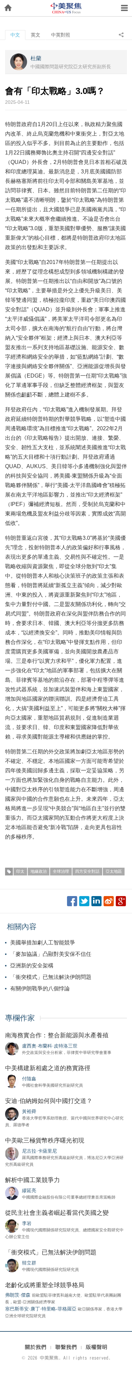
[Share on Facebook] (72, 901)
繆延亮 (29, 1190)
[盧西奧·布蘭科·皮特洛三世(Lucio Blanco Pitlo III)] (12, 1048)
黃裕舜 (29, 1111)
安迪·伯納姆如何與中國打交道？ (48, 1101)
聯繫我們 (66, 1347)
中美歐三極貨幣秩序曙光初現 (44, 1140)
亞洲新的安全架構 (31, 965)
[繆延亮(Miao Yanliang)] (12, 1193)
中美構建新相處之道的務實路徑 (47, 1068)
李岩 (26, 1223)
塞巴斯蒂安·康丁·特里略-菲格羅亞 (40, 1308)
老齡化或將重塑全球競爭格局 (44, 1285)
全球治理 (61, 871)
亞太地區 (114, 871)
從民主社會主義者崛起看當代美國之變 (57, 1212)
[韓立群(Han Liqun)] (12, 1265)
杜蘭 (35, 58)
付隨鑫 (29, 1078)
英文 (35, 35)
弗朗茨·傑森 (17, 1295)
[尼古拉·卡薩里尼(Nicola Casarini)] (12, 1153)
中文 (15, 35)
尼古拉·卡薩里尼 (39, 1151)
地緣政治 (38, 871)
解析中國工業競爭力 (32, 1180)
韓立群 (29, 1263)
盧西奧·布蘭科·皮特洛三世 (50, 1046)
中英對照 (60, 35)
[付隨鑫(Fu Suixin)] (12, 1081)
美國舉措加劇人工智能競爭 (42, 942)
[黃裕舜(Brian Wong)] (12, 1113)
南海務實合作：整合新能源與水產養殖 (57, 1035)
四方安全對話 (87, 871)
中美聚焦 (66, 8)
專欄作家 (20, 1018)
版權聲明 (96, 1347)
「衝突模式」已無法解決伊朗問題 (50, 977)
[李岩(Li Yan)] (12, 1225)
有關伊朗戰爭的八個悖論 (40, 988)
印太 (20, 871)
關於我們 (35, 1347)
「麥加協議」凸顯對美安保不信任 (50, 954)
